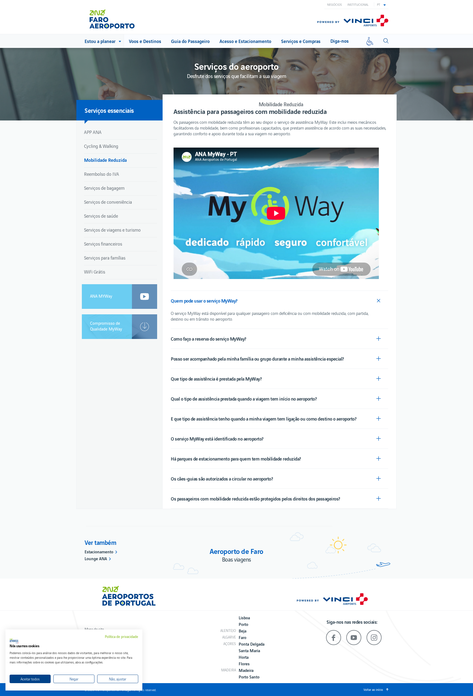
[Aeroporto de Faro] (116, 17)
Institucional (357, 4)
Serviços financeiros (103, 243)
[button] (381, 4)
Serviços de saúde (101, 215)
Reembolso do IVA (101, 174)
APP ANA (93, 132)
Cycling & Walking (101, 146)
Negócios (334, 4)
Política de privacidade (121, 637)
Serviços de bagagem (104, 188)
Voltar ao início (373, 689)
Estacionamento (99, 551)
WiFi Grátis (94, 271)
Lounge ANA (96, 558)
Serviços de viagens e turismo (112, 229)
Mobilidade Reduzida (105, 159)
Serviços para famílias (104, 257)
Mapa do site (94, 629)
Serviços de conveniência (108, 202)
